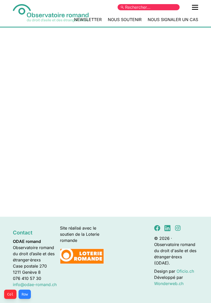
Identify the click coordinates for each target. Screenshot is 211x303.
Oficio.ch (185, 271)
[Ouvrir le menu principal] (195, 7)
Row (25, 294)
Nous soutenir (125, 19)
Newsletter (88, 19)
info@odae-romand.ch (35, 284)
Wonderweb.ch (168, 283)
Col (10, 294)
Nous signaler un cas (173, 19)
